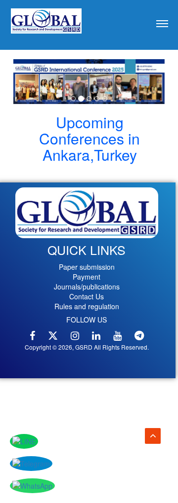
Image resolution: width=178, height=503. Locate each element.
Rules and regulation (86, 306)
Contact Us (86, 296)
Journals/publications (87, 286)
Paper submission (87, 267)
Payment (86, 277)
